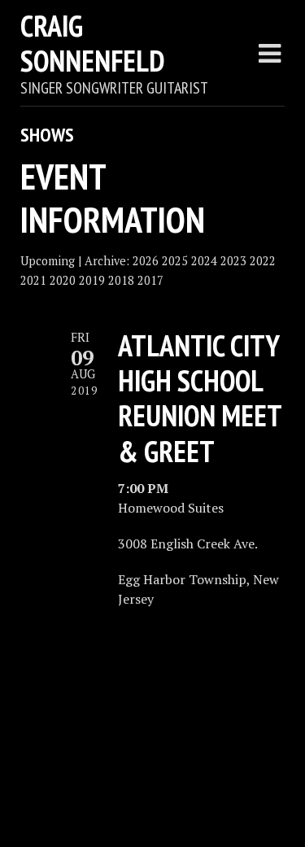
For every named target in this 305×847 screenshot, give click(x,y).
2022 (263, 261)
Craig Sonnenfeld (92, 43)
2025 (175, 261)
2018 (121, 280)
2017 (150, 280)
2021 (33, 280)
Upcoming (47, 261)
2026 (146, 261)
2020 (63, 280)
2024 (204, 261)
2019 (92, 280)
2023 (233, 261)
